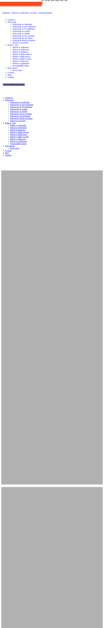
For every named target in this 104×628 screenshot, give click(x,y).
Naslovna (11, 20)
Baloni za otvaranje (20, 43)
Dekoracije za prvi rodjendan (24, 27)
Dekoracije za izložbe (21, 33)
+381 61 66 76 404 (12, 4)
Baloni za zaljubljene (21, 63)
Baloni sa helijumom (21, 50)
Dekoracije (12, 22)
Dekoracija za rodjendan (22, 24)
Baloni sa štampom (20, 52)
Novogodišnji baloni (21, 66)
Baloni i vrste (13, 45)
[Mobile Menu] (5, 89)
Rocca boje (17, 70)
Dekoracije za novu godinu (23, 36)
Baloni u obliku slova (21, 56)
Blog (10, 75)
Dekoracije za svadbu (21, 31)
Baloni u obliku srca (21, 61)
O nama (11, 73)
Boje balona (12, 68)
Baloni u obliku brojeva (22, 54)
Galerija (11, 77)
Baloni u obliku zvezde (22, 59)
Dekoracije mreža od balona (24, 40)
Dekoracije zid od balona (23, 38)
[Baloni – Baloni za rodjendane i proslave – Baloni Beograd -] (27, 13)
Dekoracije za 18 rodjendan (24, 29)
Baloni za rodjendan (21, 47)
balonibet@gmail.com (33, 4)
